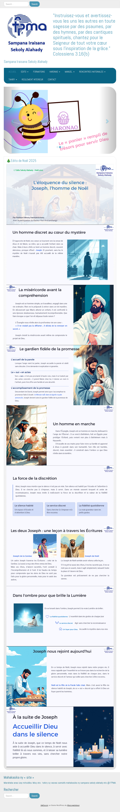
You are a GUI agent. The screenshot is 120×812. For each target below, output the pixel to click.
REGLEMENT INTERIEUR (32, 79)
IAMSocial (44, 802)
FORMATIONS (39, 71)
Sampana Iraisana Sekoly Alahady (26, 61)
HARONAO (54, 71)
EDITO (24, 71)
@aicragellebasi (73, 802)
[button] (12, 118)
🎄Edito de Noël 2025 (21, 157)
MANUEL (69, 71)
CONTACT (52, 79)
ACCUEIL (12, 71)
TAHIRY (12, 79)
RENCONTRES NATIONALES (91, 71)
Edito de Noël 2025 (60, 138)
